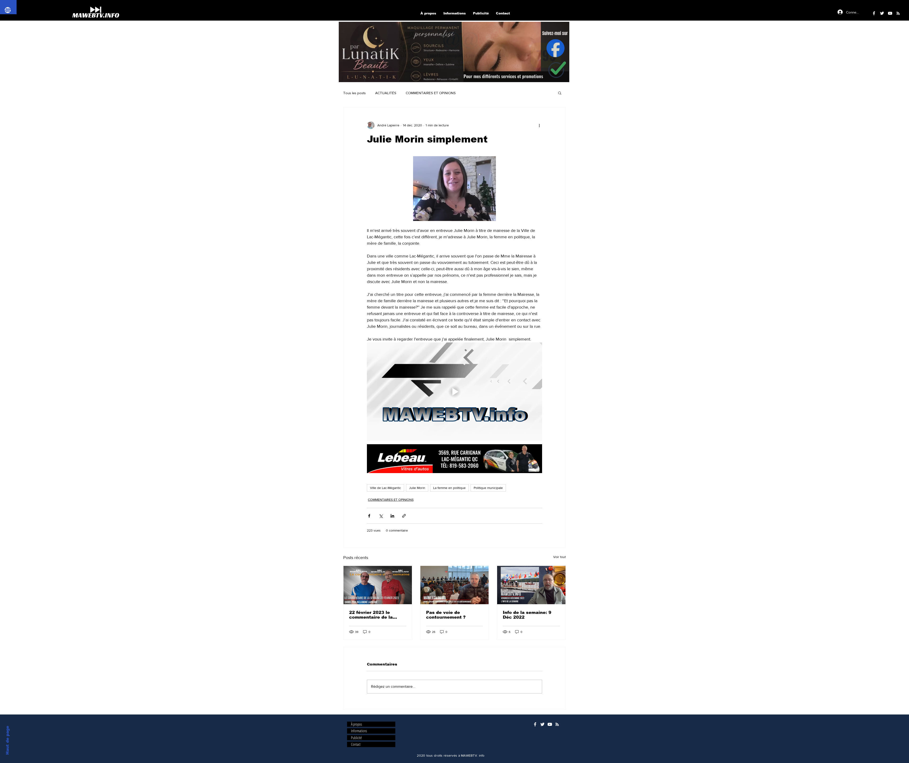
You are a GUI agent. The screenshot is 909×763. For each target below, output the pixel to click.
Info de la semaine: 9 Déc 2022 (527, 615)
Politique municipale (488, 488)
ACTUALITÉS (385, 93)
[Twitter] (882, 13)
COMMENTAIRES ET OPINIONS (431, 93)
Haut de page (7, 740)
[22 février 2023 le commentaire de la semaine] (377, 585)
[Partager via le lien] (404, 516)
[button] (454, 52)
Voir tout (559, 557)
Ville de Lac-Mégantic (385, 488)
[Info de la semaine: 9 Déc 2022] (531, 585)
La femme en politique (449, 488)
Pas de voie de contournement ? (446, 615)
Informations (359, 731)
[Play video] (454, 391)
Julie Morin (417, 488)
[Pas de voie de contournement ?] (454, 585)
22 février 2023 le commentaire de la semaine (371, 615)
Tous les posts (354, 93)
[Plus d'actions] (539, 125)
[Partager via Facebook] (369, 516)
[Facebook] (874, 13)
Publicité (356, 738)
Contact (356, 744)
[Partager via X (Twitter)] (381, 516)
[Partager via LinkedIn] (392, 516)
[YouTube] (890, 13)
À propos (356, 724)
